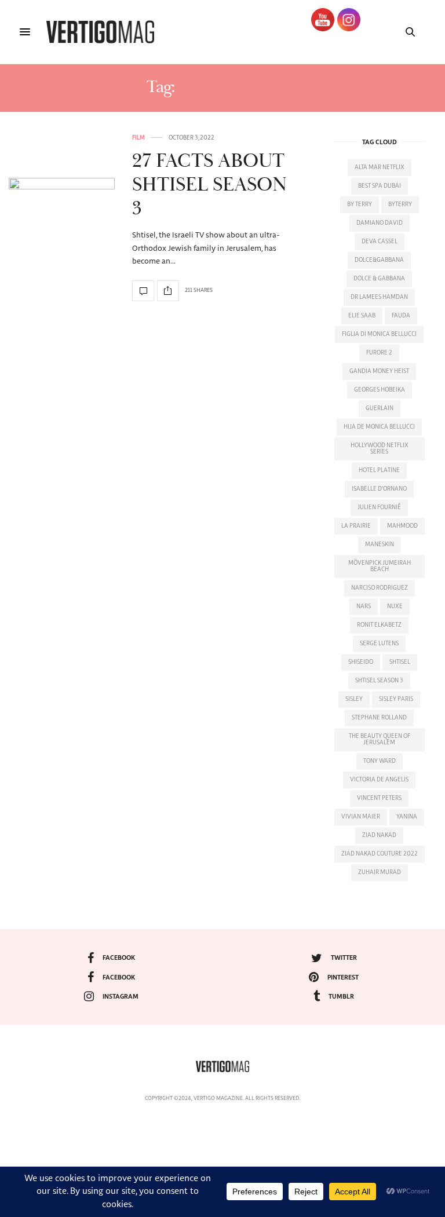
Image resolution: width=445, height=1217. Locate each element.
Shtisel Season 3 (379, 681)
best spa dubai (379, 186)
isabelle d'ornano (379, 489)
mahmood (402, 526)
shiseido (360, 662)
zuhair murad (379, 872)
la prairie (356, 526)
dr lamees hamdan (379, 297)
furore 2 (379, 353)
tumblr (341, 996)
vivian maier (360, 817)
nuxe (395, 606)
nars (363, 606)
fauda (401, 316)
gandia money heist (379, 371)
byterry (400, 204)
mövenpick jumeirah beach (379, 566)
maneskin (379, 544)
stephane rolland (379, 718)
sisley (354, 699)
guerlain (379, 408)
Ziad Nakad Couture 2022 (379, 854)
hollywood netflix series (379, 449)
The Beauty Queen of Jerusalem (379, 739)
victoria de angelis (379, 780)
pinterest (343, 977)
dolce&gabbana (379, 260)
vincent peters (379, 798)
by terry (359, 204)
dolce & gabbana (379, 279)
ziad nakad (379, 835)
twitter (344, 958)
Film (138, 138)
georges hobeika (379, 390)
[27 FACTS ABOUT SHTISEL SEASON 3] (62, 218)
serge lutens (379, 643)
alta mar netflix (379, 167)
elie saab (361, 316)
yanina (406, 817)
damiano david (379, 223)
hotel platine (379, 470)
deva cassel (379, 241)
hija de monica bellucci (379, 427)
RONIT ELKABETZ (379, 625)
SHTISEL (399, 662)
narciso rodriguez (379, 588)
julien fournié (379, 507)
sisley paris (396, 699)
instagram (120, 996)
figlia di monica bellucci (379, 334)
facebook (119, 958)
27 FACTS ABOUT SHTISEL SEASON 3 (209, 185)
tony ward (379, 761)
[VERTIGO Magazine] (100, 31)
